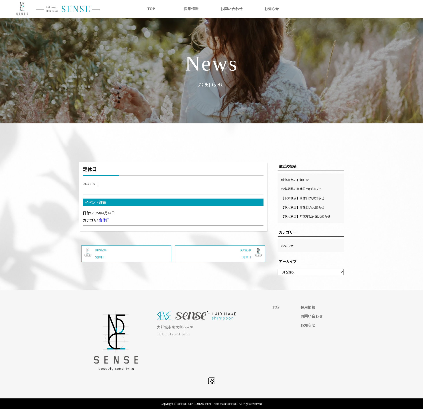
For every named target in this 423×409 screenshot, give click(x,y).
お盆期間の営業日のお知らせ (301, 189)
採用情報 (191, 9)
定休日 (104, 220)
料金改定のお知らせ (295, 180)
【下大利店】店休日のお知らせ (302, 198)
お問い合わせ (232, 9)
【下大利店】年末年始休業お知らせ (305, 216)
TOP (151, 9)
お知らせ (271, 9)
